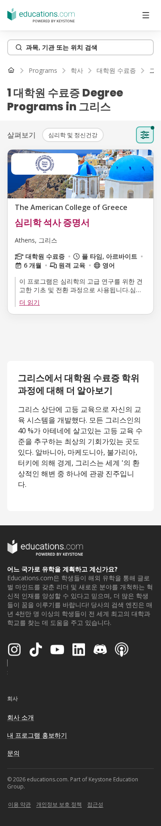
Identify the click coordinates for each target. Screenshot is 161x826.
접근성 (95, 804)
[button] (73, 135)
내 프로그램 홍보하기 (37, 735)
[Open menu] (146, 15)
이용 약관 (19, 804)
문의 (13, 753)
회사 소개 (20, 717)
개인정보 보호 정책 (59, 804)
